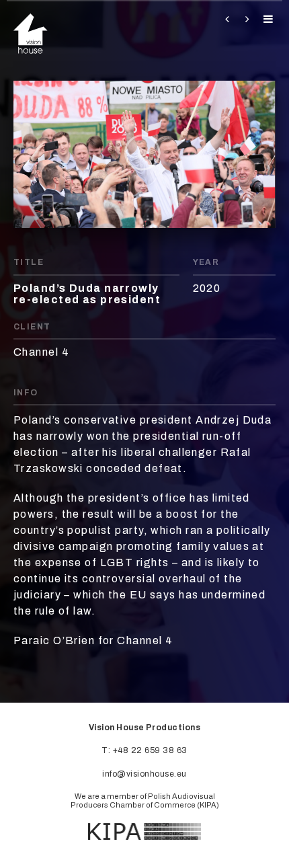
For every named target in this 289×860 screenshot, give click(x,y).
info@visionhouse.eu (144, 774)
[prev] (224, 19)
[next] (245, 19)
